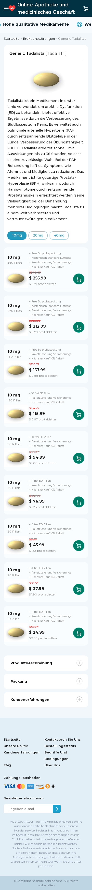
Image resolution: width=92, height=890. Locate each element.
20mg (38, 235)
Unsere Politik (16, 746)
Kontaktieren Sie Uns (62, 739)
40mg (59, 235)
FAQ (7, 765)
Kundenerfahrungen (21, 752)
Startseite (12, 38)
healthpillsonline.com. (47, 881)
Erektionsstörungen (39, 38)
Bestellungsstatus (60, 746)
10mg (17, 235)
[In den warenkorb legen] (78, 279)
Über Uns (52, 765)
